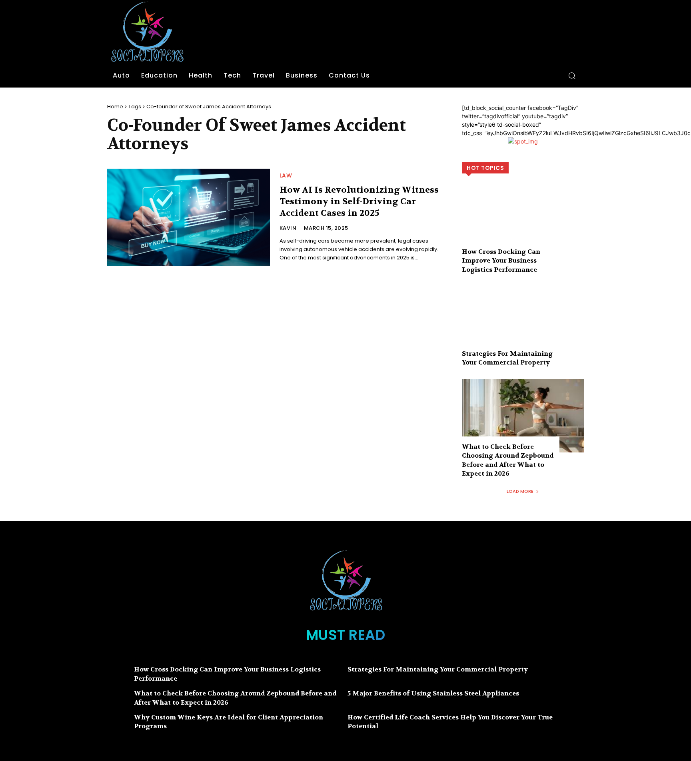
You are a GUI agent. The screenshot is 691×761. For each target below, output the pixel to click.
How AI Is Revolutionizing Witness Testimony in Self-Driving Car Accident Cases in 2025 (359, 201)
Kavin (288, 228)
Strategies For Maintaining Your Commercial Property (507, 358)
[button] (572, 76)
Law (286, 175)
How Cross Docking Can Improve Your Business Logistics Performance (501, 260)
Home (115, 106)
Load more (520, 491)
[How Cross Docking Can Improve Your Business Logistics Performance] (523, 220)
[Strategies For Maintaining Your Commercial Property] (523, 322)
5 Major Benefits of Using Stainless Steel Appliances (433, 693)
